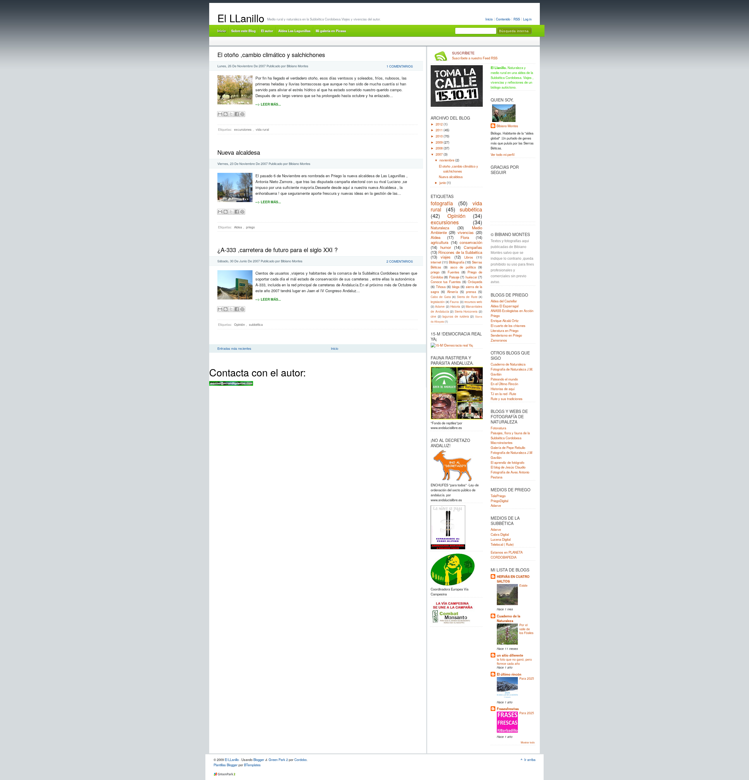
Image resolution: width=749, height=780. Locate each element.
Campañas (473, 247)
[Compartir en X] (231, 114)
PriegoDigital (499, 500)
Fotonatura (498, 428)
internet (436, 262)
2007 (440, 154)
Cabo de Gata (441, 297)
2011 (440, 130)
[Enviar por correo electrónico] (220, 114)
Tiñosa (441, 286)
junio (443, 182)
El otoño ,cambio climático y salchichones (271, 54)
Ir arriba (529, 759)
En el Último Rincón (504, 383)
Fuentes (453, 272)
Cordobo (300, 759)
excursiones (243, 129)
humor (445, 247)
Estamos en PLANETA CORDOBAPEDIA (507, 554)
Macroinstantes (502, 442)
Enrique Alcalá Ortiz (505, 320)
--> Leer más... (268, 104)
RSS (516, 19)
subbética (256, 324)
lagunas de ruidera (455, 316)
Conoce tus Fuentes (446, 281)
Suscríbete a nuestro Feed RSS (474, 55)
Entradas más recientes (234, 348)
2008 (440, 148)
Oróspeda (475, 281)
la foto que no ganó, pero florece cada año (514, 661)
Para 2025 (526, 678)
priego (250, 227)
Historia (455, 306)
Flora (465, 237)
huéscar (471, 277)
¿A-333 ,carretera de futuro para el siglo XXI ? (277, 249)
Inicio (489, 19)
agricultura (439, 242)
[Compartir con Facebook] (237, 114)
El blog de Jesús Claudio (508, 467)
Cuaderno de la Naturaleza (508, 618)
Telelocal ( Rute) (502, 544)
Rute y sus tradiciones (507, 398)
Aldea (238, 227)
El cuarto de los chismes (508, 325)
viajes (446, 257)
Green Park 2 (278, 759)
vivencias (466, 232)
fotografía (442, 203)
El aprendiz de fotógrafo (507, 462)
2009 (440, 142)
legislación (438, 301)
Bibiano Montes (507, 125)
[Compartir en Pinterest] (242, 114)
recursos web (473, 301)
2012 (440, 124)
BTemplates (252, 764)
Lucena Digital (501, 539)
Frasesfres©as (508, 708)
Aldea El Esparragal (504, 306)
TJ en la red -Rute (503, 393)
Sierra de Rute (467, 297)
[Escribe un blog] (226, 114)
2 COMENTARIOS (399, 261)
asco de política (463, 267)
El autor (267, 30)
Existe (523, 585)
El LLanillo (240, 18)
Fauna (454, 301)
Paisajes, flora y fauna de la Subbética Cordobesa (510, 435)
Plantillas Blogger (226, 764)
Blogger (258, 759)
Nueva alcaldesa (238, 152)
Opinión (239, 324)
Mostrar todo (528, 742)
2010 (440, 136)
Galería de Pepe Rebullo (508, 447)
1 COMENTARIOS (399, 66)
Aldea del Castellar (504, 301)
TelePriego (498, 495)
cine (433, 316)
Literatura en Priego (504, 330)
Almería (452, 291)
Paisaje (454, 277)
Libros (468, 257)
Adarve (440, 306)
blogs (456, 286)
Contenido (503, 19)
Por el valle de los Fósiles (526, 629)
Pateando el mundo (504, 379)
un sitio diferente (510, 655)
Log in (527, 19)
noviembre (447, 160)
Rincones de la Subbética (460, 252)
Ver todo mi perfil (502, 154)
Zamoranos (499, 340)
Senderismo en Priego (506, 335)
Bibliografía (456, 262)
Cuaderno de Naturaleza (508, 364)
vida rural (262, 129)
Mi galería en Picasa (331, 30)
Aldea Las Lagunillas (294, 30)
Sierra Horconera (466, 311)
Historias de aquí (503, 388)
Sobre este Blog (243, 30)
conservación (471, 242)
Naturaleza (440, 227)
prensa (471, 291)
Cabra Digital (500, 534)
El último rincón (509, 674)
